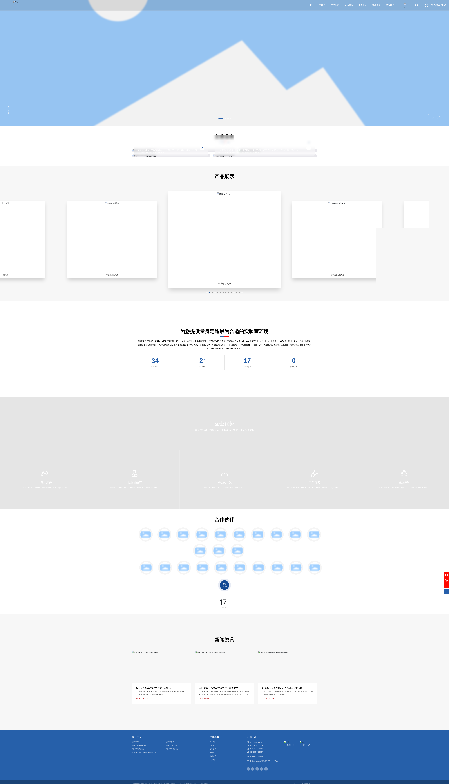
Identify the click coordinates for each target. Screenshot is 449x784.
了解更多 (145, 74)
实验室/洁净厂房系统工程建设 (157, 145)
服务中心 (213, 752)
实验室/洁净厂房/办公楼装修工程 (144, 752)
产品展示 (213, 745)
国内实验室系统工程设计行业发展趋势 (219, 687)
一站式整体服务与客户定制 (235, 145)
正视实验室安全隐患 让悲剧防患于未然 (282, 687)
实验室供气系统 (172, 745)
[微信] (252, 769)
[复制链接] (266, 769)
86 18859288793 (256, 742)
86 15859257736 (256, 745)
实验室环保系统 (172, 749)
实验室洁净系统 (138, 749)
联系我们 (213, 760)
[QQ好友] (257, 769)
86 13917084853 (256, 749)
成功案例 (213, 749)
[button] (220, 118)
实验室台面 (170, 742)
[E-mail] (446, 574)
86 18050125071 (256, 752)
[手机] (446, 580)
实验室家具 (136, 742)
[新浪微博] (248, 769)
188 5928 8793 (437, 5)
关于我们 (213, 742)
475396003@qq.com (258, 756)
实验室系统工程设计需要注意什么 (153, 687)
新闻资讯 (213, 756)
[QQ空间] (261, 769)
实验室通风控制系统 (139, 745)
